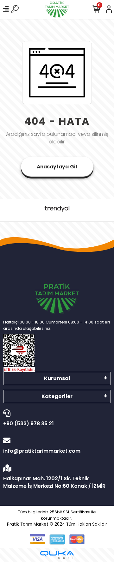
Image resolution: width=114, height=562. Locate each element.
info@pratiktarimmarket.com (41, 451)
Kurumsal (57, 378)
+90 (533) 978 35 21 (28, 423)
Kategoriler (57, 396)
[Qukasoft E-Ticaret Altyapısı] (57, 555)
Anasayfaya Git (57, 166)
